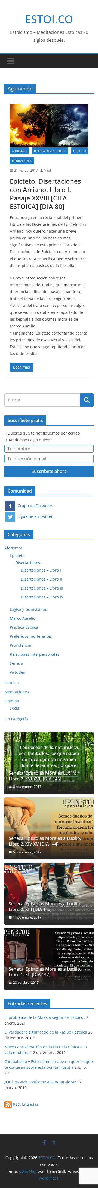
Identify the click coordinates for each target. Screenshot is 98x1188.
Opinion (11, 700)
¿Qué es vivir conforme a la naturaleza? (40, 1081)
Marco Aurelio (22, 618)
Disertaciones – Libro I (41, 570)
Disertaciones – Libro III (42, 588)
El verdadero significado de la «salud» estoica (45, 1032)
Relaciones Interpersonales (34, 654)
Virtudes (17, 672)
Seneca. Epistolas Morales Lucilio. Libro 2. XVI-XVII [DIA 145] (43, 776)
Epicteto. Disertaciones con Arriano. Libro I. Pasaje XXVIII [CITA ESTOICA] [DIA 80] (45, 194)
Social (15, 708)
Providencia (20, 645)
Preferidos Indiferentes (31, 636)
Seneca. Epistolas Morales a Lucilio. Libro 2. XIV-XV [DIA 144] (45, 841)
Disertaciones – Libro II (41, 579)
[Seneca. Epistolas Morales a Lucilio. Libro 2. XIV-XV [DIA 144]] (49, 828)
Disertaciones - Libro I (50, 151)
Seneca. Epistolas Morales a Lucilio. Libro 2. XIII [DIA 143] (45, 906)
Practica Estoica (24, 627)
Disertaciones (27, 562)
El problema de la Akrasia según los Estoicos (44, 1017)
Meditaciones (22, 161)
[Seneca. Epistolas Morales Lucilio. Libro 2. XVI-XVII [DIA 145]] (49, 763)
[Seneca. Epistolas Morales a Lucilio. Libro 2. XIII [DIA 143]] (49, 894)
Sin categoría (16, 718)
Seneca (16, 663)
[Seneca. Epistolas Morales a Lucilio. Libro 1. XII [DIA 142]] (49, 959)
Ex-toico (11, 682)
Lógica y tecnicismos (28, 609)
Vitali (48, 170)
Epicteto (79, 151)
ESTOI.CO (49, 18)
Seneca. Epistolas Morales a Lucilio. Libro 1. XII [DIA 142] (45, 972)
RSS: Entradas (25, 1104)
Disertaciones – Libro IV (42, 597)
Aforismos (19, 151)
